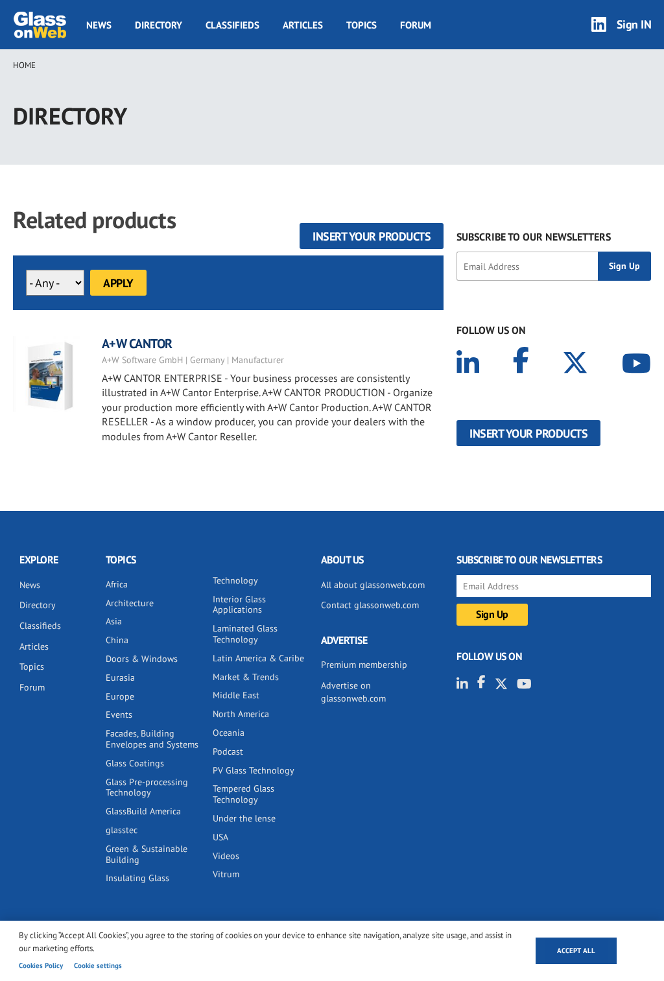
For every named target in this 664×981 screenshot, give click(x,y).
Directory (158, 25)
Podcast (228, 751)
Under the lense (244, 818)
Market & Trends (246, 677)
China (117, 640)
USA (220, 837)
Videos (226, 856)
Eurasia (120, 677)
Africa (117, 584)
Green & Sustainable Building (146, 854)
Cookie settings (98, 965)
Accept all (576, 950)
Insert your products (372, 236)
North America (241, 714)
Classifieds (232, 25)
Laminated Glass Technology (245, 633)
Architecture (130, 603)
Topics (361, 25)
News (99, 25)
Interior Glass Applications (239, 604)
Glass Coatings (135, 763)
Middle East (236, 695)
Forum (415, 25)
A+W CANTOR (137, 343)
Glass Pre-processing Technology (147, 787)
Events (119, 714)
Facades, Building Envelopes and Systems (152, 738)
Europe (120, 696)
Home (24, 65)
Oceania (228, 733)
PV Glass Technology (253, 770)
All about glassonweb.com (373, 585)
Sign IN (634, 24)
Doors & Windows (142, 659)
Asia (114, 621)
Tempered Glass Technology (243, 794)
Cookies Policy (41, 965)
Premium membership (364, 664)
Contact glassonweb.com (370, 605)
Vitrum (226, 874)
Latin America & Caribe (258, 658)
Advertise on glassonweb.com (353, 692)
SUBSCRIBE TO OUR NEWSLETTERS (533, 236)
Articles (303, 25)
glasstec (121, 830)
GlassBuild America (143, 811)
